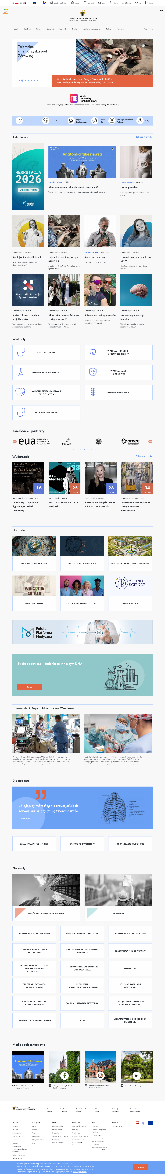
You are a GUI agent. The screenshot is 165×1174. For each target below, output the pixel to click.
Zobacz (29, 687)
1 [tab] (19, 80)
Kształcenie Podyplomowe (91, 29)
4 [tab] (28, 80)
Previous (14, 441)
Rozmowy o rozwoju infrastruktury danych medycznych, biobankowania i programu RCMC (85, 81)
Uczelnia (15, 29)
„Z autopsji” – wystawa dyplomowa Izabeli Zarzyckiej (25, 506)
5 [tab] (31, 80)
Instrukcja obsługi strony (79, 1126)
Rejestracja (35, 1136)
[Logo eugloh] (34, 441)
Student (38, 29)
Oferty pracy (76, 1133)
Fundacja (15, 1140)
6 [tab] (34, 80)
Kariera (108, 29)
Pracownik (62, 29)
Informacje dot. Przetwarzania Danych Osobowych (19, 1149)
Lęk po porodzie (129, 187)
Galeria (15, 1143)
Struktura (15, 1129)
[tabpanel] (82, 63)
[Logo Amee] (99, 441)
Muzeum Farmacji (118, 1126)
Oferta (34, 1129)
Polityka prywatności (18, 1155)
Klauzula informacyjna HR (80, 1136)
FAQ (33, 1143)
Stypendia (55, 1133)
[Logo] (82, 16)
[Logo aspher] (130, 441)
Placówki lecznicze (18, 1136)
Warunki (35, 1133)
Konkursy (75, 1129)
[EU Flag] (150, 1124)
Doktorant (50, 29)
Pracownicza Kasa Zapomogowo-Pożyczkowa (78, 1142)
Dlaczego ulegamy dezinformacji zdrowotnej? (73, 187)
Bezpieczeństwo (17, 1158)
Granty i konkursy (97, 1135)
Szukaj (150, 29)
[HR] (44, 3)
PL (13, 3)
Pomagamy (120, 29)
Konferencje (96, 1126)
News (34, 1126)
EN (21, 3)
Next (150, 441)
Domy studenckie (57, 1126)
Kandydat (27, 29)
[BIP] (137, 1124)
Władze (15, 1126)
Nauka (74, 29)
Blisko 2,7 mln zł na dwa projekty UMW (25, 317)
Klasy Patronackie (38, 1140)
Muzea (115, 1122)
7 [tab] (37, 80)
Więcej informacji (80, 1171)
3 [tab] (25, 80)
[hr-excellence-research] (145, 1124)
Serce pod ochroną (94, 257)
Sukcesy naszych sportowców (100, 315)
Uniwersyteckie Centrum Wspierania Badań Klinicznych (100, 1141)
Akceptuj (141, 1167)
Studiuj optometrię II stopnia (27, 257)
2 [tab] (22, 80)
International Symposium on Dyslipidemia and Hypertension (136, 506)
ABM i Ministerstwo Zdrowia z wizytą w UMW (63, 317)
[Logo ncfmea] (67, 441)
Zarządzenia (16, 1133)
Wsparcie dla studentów (60, 1136)
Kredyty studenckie (58, 1129)
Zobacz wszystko (144, 136)
